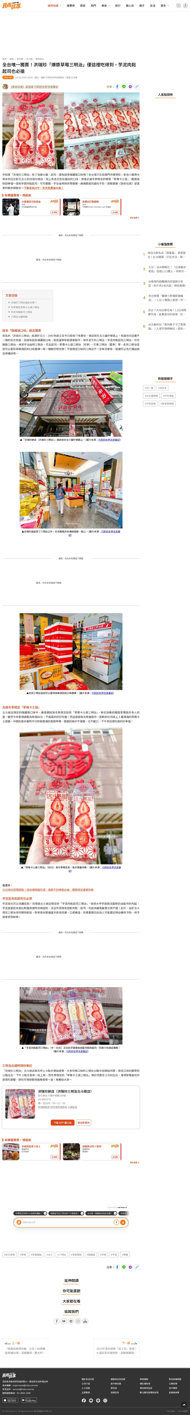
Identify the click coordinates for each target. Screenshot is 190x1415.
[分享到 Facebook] (117, 86)
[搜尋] (178, 5)
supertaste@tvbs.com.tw (25, 1385)
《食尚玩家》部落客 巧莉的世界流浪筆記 (34, 87)
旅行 (118, 5)
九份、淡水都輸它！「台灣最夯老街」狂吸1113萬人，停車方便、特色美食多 (167, 269)
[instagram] (105, 1400)
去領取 (54, 212)
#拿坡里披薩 (167, 403)
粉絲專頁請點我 (58, 1107)
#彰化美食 (9, 1254)
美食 (104, 5)
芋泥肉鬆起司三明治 (21, 312)
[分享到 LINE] (123, 86)
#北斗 (49, 1254)
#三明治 (61, 1254)
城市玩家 (53, 5)
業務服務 (144, 1379)
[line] (98, 1400)
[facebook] (84, 1400)
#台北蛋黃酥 (151, 395)
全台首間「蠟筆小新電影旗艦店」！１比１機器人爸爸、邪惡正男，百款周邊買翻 (167, 298)
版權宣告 (115, 1392)
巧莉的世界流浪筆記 (109, 439)
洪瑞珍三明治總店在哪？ (24, 302)
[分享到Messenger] (130, 86)
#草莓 (23, 1254)
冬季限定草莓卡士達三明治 (25, 307)
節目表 (114, 1387)
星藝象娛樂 (174, 1392)
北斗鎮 (29, 58)
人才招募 (86, 1387)
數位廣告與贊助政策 (149, 1392)
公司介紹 (86, 1383)
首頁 (4, 58)
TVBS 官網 (170, 1411)
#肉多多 (162, 388)
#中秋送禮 (150, 403)
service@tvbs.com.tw (23, 1389)
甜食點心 (40, 58)
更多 (163, 5)
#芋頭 (103, 1254)
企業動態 (86, 1392)
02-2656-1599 (24, 1393)
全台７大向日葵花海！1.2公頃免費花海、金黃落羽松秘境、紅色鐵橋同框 (167, 312)
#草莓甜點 (36, 1254)
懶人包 (130, 5)
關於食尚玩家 (88, 1379)
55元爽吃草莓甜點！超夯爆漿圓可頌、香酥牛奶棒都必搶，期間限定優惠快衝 (48, 890)
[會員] (185, 5)
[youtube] (91, 1400)
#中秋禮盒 (168, 395)
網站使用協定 (146, 1387)
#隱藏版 (91, 1254)
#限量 (125, 1254)
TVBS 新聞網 (183, 1411)
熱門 (93, 5)
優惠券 (71, 5)
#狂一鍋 (149, 388)
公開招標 (173, 1383)
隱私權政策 (145, 1383)
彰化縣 (20, 58)
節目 (83, 5)
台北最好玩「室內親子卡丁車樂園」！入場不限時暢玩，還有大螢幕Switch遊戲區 (167, 326)
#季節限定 (76, 1254)
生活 (152, 5)
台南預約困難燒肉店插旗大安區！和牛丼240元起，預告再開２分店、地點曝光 (167, 283)
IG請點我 (72, 1107)
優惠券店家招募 (118, 1379)
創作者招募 (116, 1383)
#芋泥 (114, 1254)
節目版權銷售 (175, 1379)
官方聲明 (173, 1387)
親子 (142, 5)
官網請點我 (44, 1107)
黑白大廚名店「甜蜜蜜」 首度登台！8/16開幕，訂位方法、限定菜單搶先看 (167, 255)
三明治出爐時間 (19, 316)
